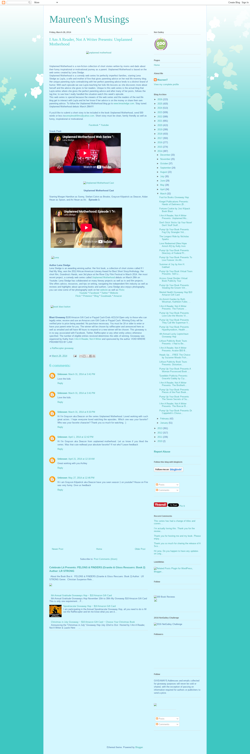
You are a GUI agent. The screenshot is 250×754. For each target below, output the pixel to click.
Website (114, 293)
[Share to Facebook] (90, 356)
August (164, 172)
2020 (160, 125)
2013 (160, 428)
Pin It (182, 506)
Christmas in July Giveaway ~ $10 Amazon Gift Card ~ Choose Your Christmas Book (93, 622)
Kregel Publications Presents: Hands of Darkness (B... (174, 203)
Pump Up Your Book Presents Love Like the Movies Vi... (174, 314)
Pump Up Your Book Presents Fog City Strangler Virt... (174, 230)
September (166, 167)
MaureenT (162, 80)
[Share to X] (87, 356)
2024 (160, 108)
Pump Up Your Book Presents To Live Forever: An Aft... (175, 258)
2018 (160, 133)
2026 (160, 99)
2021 (160, 121)
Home (99, 549)
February (165, 418)
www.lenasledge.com (124, 103)
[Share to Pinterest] (94, 356)
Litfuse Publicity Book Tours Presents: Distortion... (173, 363)
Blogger (139, 747)
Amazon (118, 296)
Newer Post (57, 549)
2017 (160, 138)
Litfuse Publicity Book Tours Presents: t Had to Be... (173, 342)
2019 (160, 129)
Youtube (105, 125)
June (163, 180)
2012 (160, 432)
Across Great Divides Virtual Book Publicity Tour (173, 279)
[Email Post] (74, 356)
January (164, 423)
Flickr (121, 290)
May (162, 185)
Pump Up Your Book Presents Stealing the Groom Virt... (174, 286)
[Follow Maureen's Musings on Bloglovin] (168, 471)
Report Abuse (162, 451)
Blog (96, 296)
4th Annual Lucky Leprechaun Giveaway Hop (173, 335)
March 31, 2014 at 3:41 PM (81, 374)
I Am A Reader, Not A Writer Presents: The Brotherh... (173, 384)
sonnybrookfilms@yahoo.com (79, 115)
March (163, 193)
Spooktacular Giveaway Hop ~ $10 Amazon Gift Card (89, 606)
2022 (160, 116)
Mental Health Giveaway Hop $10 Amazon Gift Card (175, 293)
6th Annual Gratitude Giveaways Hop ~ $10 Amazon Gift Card (81, 595)
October (164, 163)
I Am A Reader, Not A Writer (87, 339)
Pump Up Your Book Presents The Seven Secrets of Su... (174, 398)
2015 (160, 147)
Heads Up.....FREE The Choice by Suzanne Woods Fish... (174, 356)
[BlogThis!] (84, 356)
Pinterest (87, 296)
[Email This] (81, 356)
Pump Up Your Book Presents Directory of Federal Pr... (174, 251)
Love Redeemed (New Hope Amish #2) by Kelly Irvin (173, 244)
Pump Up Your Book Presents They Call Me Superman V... (174, 321)
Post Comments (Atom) (105, 559)
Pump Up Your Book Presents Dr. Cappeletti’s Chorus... (175, 412)
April (162, 189)
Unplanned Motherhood (103, 277)
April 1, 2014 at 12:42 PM (80, 437)
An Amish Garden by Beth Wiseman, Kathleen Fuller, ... (174, 300)
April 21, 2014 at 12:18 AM (81, 459)
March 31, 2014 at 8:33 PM (81, 412)
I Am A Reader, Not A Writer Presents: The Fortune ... (173, 307)
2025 (160, 103)
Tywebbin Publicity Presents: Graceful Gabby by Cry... (173, 377)
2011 (160, 437)
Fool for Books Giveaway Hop (174, 197)
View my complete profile (166, 84)
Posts (161, 484)
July (162, 176)
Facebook (93, 125)
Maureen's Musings (89, 19)
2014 (160, 151)
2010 (160, 441)
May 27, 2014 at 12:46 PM (81, 477)
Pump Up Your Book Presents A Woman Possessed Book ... (175, 370)
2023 (160, 112)
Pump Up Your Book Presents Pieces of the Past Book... (174, 391)
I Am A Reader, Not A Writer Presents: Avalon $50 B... (173, 349)
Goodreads (106, 296)
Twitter (104, 293)
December (165, 155)
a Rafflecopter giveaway (62, 348)
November (165, 159)
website (104, 290)
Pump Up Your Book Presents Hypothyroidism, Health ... (174, 328)
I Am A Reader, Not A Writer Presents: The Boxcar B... (173, 405)
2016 (160, 142)
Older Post (140, 549)
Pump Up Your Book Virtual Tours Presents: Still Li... (176, 272)
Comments (163, 490)
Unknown (62, 374)
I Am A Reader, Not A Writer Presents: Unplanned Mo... (173, 217)
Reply (60, 383)
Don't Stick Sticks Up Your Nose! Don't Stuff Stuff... (175, 224)
